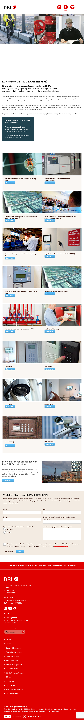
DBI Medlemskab (12, 694)
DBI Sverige (10, 681)
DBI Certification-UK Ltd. (15, 673)
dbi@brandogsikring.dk (18, 600)
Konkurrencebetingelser (14, 689)
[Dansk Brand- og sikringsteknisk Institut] (10, 7)
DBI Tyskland (10, 685)
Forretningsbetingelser (14, 652)
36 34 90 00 (11, 598)
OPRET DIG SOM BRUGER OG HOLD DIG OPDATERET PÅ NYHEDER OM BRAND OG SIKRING (42, 565)
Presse (8, 644)
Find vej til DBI (11, 618)
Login (65, 10)
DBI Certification (12, 669)
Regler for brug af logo (14, 665)
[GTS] (12, 716)
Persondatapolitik (12, 660)
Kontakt (7, 613)
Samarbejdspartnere (13, 648)
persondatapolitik (61, 546)
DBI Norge (9, 677)
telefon (10, 529)
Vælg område (10, 632)
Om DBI (8, 640)
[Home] (11, 578)
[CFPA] (31, 716)
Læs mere (9, 183)
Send (19, 552)
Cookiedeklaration (12, 656)
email (9, 533)
